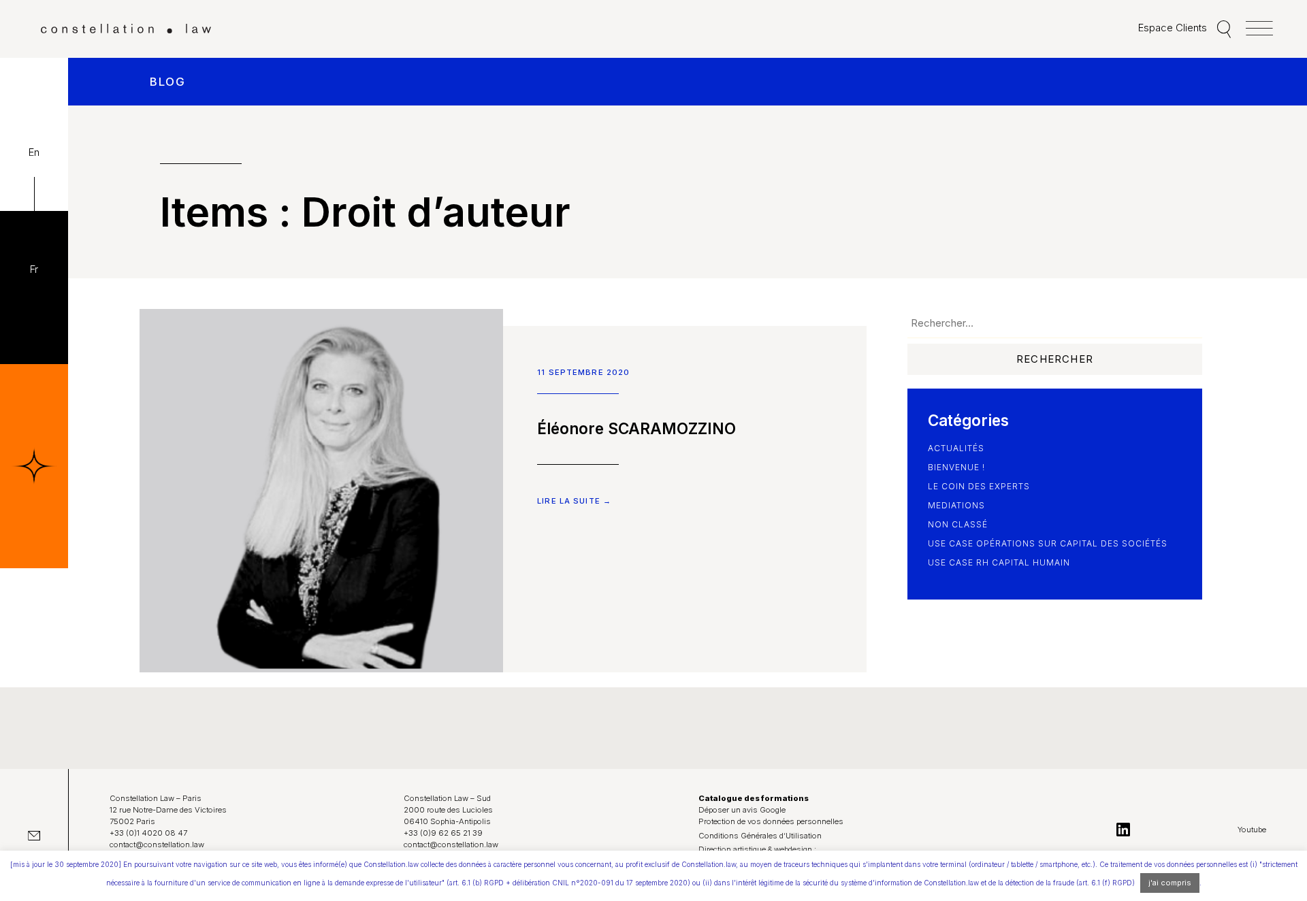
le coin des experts (979, 486)
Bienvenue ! (956, 467)
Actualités (956, 448)
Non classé (958, 524)
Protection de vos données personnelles (770, 821)
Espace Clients (1172, 27)
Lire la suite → (574, 501)
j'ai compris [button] (1169, 882)
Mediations (956, 505)
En (34, 152)
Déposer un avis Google (742, 810)
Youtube (1252, 829)
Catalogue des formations (753, 798)
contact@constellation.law (157, 844)
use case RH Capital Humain (999, 562)
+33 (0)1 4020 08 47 (148, 833)
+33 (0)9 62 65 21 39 (443, 833)
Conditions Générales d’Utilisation (760, 835)
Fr (34, 269)
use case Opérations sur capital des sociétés (1047, 543)
